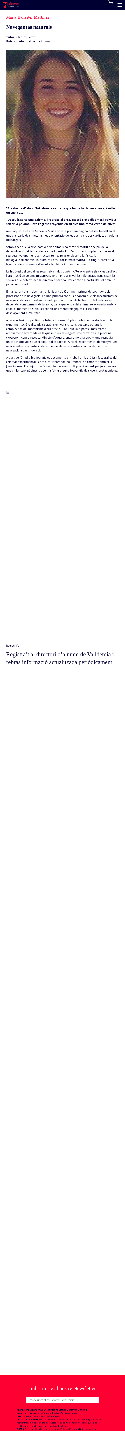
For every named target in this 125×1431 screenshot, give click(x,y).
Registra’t (12, 645)
